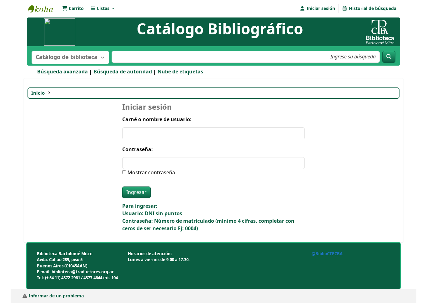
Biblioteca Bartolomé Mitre (43, 8)
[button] (72, 9)
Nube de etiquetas (180, 72)
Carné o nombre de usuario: (157, 119)
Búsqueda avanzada (62, 72)
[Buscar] (388, 57)
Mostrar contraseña (150, 172)
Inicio (38, 93)
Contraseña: (137, 149)
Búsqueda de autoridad (122, 72)
